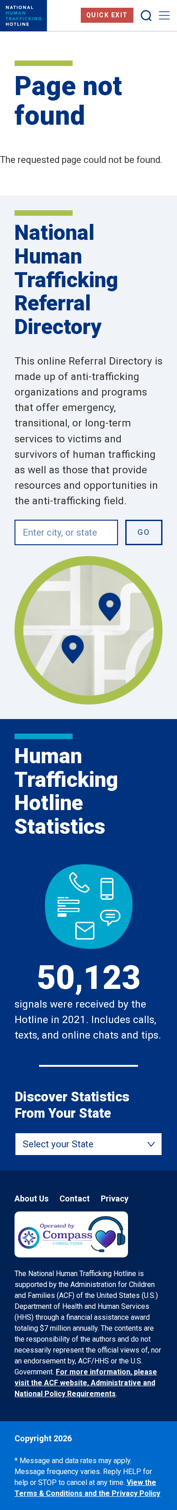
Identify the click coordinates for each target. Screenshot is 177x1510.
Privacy (114, 1198)
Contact (74, 1198)
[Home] (23, 15)
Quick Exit (107, 15)
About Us (32, 1198)
